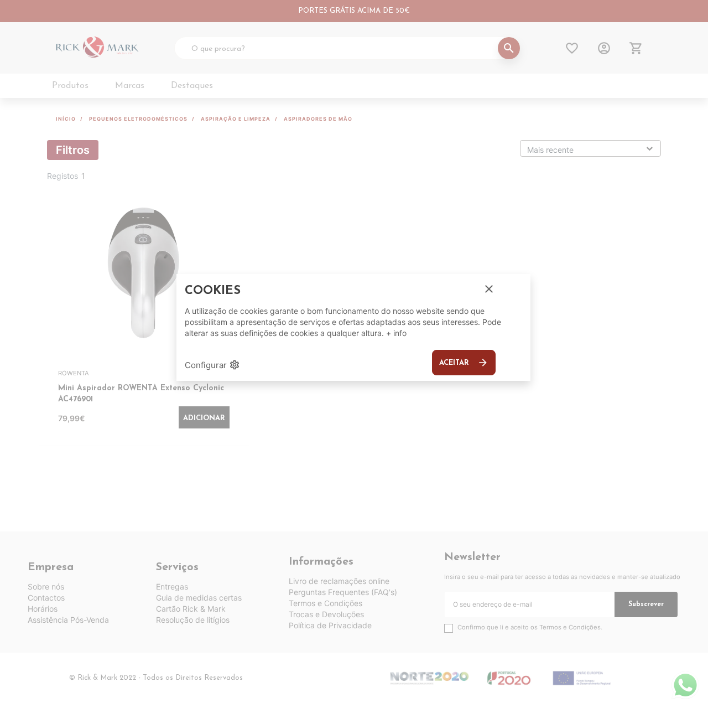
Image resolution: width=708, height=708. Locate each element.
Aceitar (463, 362)
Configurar (212, 364)
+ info (396, 333)
